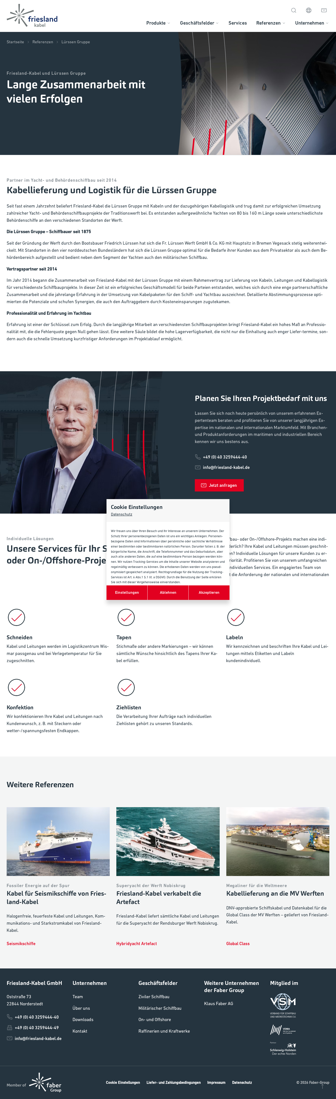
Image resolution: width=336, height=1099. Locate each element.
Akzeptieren (209, 592)
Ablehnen (168, 592)
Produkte (156, 23)
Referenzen (268, 23)
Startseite (15, 42)
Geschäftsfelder (197, 23)
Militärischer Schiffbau (160, 1008)
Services (238, 23)
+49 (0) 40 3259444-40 (225, 457)
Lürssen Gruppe (75, 42)
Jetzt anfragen (223, 485)
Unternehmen (309, 23)
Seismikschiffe (21, 943)
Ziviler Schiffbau (153, 996)
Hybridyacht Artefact (136, 943)
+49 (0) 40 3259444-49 (37, 1027)
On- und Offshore (154, 1019)
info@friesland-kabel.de (226, 467)
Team (78, 996)
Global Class (238, 943)
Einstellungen (127, 592)
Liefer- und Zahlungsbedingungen (174, 1082)
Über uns (81, 1008)
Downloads (83, 1019)
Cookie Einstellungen (123, 1082)
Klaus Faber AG (218, 1003)
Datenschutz (121, 514)
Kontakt (80, 1031)
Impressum (216, 1082)
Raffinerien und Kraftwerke (164, 1031)
